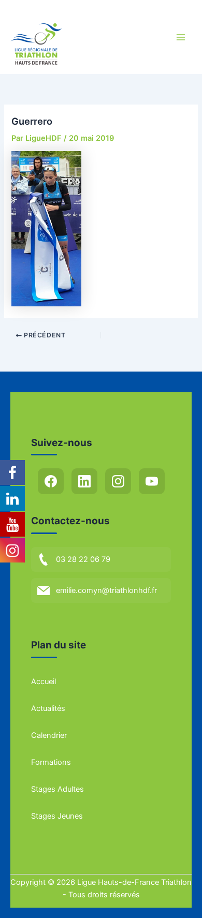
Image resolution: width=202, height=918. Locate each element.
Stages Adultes (57, 789)
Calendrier (49, 735)
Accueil (43, 681)
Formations (51, 762)
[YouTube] (152, 481)
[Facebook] (51, 481)
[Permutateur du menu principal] (181, 37)
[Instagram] (118, 481)
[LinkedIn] (84, 481)
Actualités (48, 708)
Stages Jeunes (57, 816)
